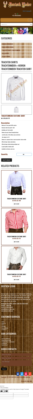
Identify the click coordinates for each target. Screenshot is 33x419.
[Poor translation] (5, 391)
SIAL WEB (29, 381)
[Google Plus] (29, 374)
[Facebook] (17, 374)
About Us (4, 323)
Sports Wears (6, 56)
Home (3, 321)
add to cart (16, 204)
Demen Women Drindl (8, 47)
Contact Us (4, 329)
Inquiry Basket (5, 328)
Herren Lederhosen (7, 44)
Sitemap (3, 326)
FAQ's (3, 325)
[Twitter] (21, 374)
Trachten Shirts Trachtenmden (11, 50)
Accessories (5, 53)
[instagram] (26, 374)
